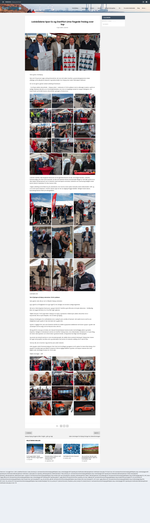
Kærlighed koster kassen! (71, 456)
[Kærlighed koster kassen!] (71, 449)
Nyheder (66, 27)
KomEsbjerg (75, 8)
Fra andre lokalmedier (129, 8)
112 (119, 8)
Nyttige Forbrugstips (110, 8)
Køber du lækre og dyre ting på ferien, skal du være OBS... (26, 2)
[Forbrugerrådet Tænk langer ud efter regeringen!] (35, 449)
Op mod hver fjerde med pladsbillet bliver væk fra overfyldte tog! (89, 457)
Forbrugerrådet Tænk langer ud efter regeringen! (35, 456)
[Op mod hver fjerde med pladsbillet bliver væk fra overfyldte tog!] (90, 449)
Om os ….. (144, 8)
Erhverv (92, 8)
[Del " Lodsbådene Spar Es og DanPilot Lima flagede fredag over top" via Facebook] (61, 426)
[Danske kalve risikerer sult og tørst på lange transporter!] (53, 449)
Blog (138, 8)
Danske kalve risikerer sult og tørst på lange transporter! (53, 457)
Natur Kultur (85, 8)
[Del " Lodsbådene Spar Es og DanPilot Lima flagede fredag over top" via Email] (64, 426)
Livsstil (99, 8)
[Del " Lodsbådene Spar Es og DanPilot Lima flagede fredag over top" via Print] (67, 426)
